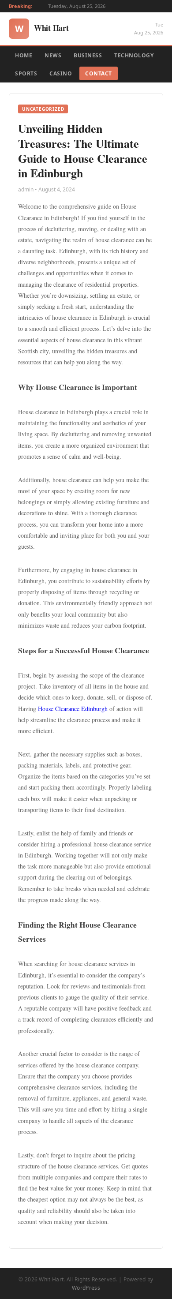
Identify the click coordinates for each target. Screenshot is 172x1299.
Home (23, 55)
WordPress (86, 1288)
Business (88, 55)
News (53, 55)
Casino (60, 73)
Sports (26, 73)
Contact (98, 73)
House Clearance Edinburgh (73, 708)
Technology (133, 55)
